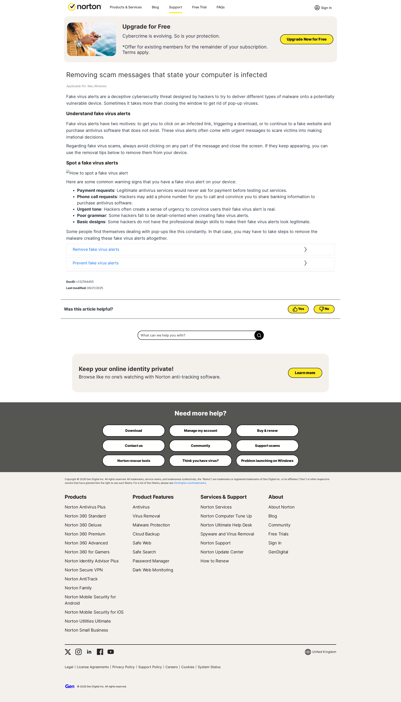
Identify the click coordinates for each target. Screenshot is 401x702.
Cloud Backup (146, 533)
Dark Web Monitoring (153, 569)
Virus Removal (146, 516)
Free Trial (199, 7)
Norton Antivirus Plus (85, 507)
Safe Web (142, 542)
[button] (85, 6)
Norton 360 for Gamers (87, 551)
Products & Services (126, 7)
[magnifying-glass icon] (259, 335)
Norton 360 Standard (85, 516)
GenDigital (278, 551)
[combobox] (200, 335)
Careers (171, 667)
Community (279, 524)
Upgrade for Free (146, 26)
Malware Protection (151, 524)
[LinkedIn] (89, 651)
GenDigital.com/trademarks (190, 482)
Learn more (305, 373)
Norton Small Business (86, 630)
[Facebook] (100, 652)
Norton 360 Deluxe (83, 524)
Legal (69, 667)
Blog (155, 7)
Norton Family (78, 587)
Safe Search (144, 551)
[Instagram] (78, 652)
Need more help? (200, 413)
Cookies (187, 667)
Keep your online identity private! (126, 369)
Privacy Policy (123, 667)
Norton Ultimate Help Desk (226, 524)
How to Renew (214, 560)
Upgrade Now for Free (307, 39)
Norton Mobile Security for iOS (94, 612)
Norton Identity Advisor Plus (92, 560)
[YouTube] (110, 652)
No (327, 309)
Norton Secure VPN (84, 569)
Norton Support (215, 542)
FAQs (221, 7)
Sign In (326, 8)
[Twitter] (68, 652)
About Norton (281, 507)
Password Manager (151, 560)
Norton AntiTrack (81, 578)
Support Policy (150, 667)
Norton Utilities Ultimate (88, 621)
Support (175, 7)
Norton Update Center (222, 551)
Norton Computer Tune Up (226, 516)
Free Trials (278, 533)
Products (75, 497)
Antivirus (141, 507)
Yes (301, 309)
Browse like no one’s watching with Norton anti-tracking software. (150, 377)
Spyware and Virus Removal (227, 533)
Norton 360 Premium (85, 533)
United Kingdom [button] (324, 652)
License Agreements (93, 667)
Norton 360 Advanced (86, 542)
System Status (209, 667)
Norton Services (216, 507)
